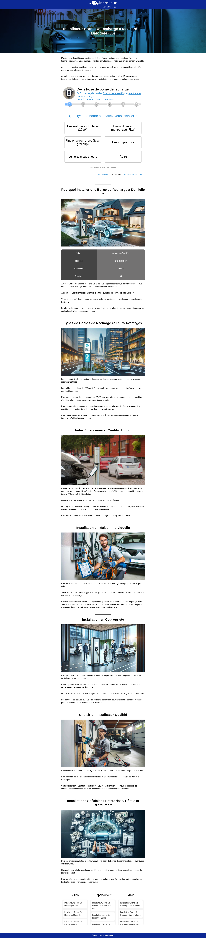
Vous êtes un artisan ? (138, 174)
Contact (95, 935)
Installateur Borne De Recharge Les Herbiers (130, 904)
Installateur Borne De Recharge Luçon (101, 916)
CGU (99, 174)
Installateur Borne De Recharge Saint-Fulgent (130, 913)
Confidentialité (106, 174)
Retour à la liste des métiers (104, 167)
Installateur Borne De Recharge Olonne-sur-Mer (101, 906)
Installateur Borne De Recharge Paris (73, 904)
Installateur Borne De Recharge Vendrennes (129, 922)
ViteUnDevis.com (126, 174)
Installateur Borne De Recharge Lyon (73, 922)
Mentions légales (107, 935)
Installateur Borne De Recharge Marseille (73, 913)
